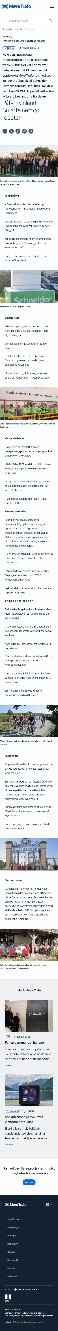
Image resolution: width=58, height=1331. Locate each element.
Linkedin (8, 1322)
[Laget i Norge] (8, 1298)
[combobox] (27, 21)
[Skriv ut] (30, 131)
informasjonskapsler (44, 1316)
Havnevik (27, 1322)
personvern (28, 1316)
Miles (43, 1322)
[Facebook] (4, 131)
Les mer (29, 1182)
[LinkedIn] (17, 131)
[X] (11, 131)
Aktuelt (6, 36)
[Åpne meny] (52, 6)
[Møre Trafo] (16, 6)
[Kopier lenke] (24, 131)
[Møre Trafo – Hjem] (15, 1204)
